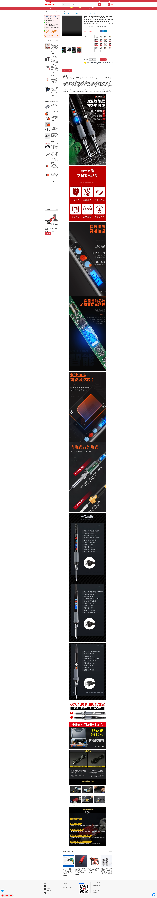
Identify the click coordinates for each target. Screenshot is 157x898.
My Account (86, 1)
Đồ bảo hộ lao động (90, 8)
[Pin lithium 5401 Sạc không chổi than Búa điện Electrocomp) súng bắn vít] (94, 860)
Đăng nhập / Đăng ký (109, 1)
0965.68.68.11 (48, 888)
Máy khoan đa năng (63, 11)
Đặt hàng (104, 59)
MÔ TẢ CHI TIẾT (66, 70)
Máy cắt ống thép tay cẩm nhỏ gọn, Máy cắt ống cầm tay (54, 105)
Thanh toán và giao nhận (67, 889)
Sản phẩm (56, 8)
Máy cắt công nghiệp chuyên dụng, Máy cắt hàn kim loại (54, 117)
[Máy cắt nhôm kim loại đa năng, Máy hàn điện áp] (47, 124)
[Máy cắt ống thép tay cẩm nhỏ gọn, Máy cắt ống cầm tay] (47, 106)
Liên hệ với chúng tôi (66, 892)
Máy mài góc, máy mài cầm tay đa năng (51, 229)
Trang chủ (48, 8)
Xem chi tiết (48, 233)
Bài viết (100, 8)
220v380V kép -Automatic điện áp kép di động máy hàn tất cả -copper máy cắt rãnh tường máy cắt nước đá (54, 166)
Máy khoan (57, 11)
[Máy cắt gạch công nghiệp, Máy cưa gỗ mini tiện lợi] (47, 113)
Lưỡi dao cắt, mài (96, 888)
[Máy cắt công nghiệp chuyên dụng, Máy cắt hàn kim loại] (47, 118)
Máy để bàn (79, 8)
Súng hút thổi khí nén (67, 8)
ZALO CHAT (82, 883)
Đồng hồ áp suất (96, 890)
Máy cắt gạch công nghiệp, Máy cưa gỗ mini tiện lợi (54, 112)
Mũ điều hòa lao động (96, 887)
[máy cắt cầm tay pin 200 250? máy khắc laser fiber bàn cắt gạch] (47, 129)
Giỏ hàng (102, 1)
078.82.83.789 (48, 890)
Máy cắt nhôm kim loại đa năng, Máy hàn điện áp (54, 123)
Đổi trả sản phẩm (66, 891)
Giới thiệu (64, 885)
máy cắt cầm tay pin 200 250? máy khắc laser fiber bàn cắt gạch (54, 129)
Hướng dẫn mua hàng (67, 887)
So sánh (97, 1)
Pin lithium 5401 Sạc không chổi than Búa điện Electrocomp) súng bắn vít (93, 869)
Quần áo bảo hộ (95, 892)
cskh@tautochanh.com (50, 893)
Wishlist (92, 1)
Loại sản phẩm (65, 4)
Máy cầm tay (51, 11)
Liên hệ (106, 8)
